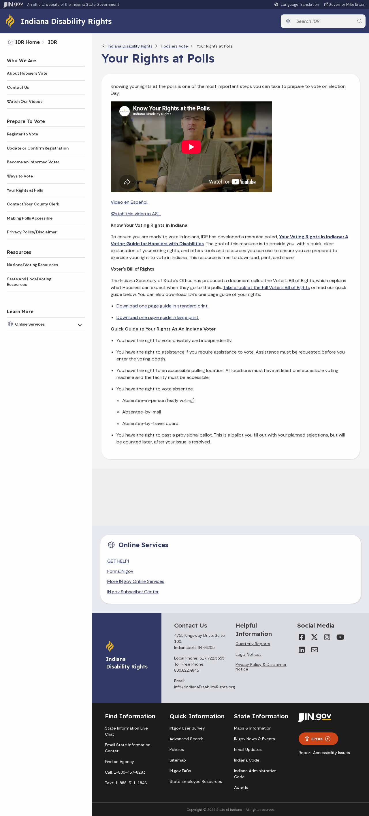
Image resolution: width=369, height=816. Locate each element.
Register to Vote (22, 134)
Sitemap (178, 760)
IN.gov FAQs (180, 770)
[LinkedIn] (301, 649)
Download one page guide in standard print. (162, 306)
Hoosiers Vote (174, 46)
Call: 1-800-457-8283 (125, 772)
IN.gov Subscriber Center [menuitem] (133, 592)
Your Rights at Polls (25, 190)
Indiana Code (246, 760)
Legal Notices (248, 654)
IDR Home (27, 42)
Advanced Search (187, 738)
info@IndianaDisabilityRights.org (204, 687)
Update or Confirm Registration (38, 148)
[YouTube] (339, 637)
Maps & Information (253, 728)
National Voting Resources (32, 264)
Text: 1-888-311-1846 (126, 782)
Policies (177, 749)
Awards (241, 787)
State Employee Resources (196, 781)
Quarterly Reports (253, 643)
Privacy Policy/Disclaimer (32, 232)
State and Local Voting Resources (29, 281)
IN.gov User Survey (187, 728)
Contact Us (18, 87)
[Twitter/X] (314, 637)
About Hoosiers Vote (27, 73)
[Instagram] (327, 637)
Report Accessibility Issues (324, 752)
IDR (52, 42)
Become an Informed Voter (33, 162)
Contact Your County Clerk (33, 204)
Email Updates (248, 749)
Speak (317, 738)
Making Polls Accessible (29, 218)
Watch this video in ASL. (136, 214)
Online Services (30, 324)
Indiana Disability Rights (66, 21)
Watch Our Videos (24, 101)
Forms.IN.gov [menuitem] (120, 571)
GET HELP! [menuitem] (118, 561)
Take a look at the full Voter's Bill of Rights (266, 287)
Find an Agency (119, 761)
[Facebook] (301, 637)
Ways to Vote (20, 176)
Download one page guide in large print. (157, 317)
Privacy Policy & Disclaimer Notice (261, 666)
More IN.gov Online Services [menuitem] (135, 581)
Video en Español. (129, 202)
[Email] (314, 649)
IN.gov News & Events (254, 738)
